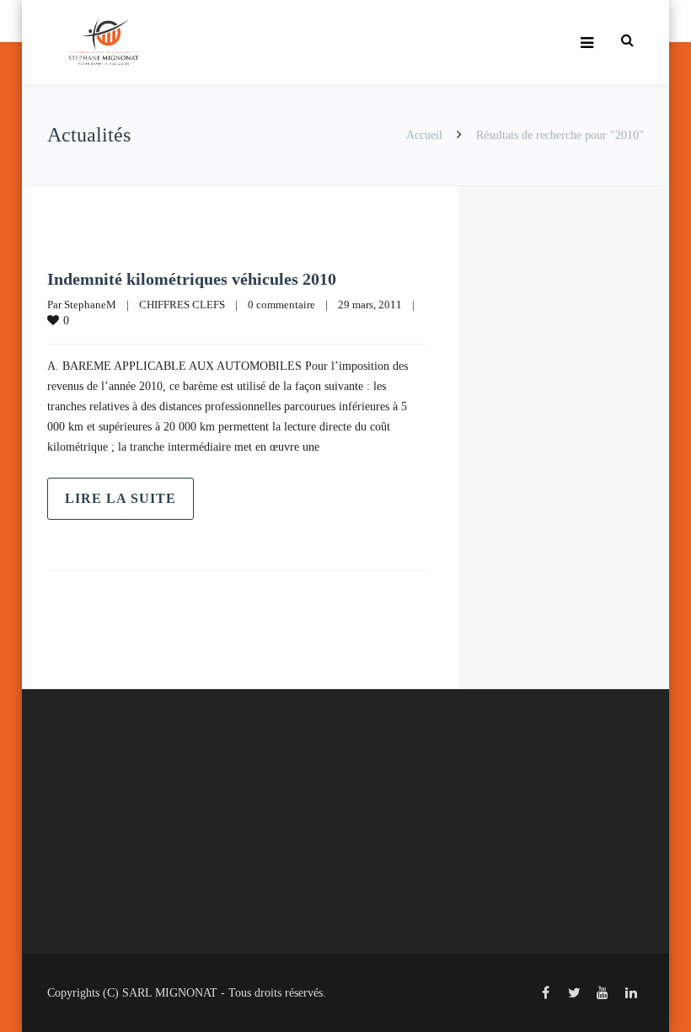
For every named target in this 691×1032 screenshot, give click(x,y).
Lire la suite (120, 498)
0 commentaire (281, 304)
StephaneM (90, 304)
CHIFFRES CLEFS (182, 304)
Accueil (424, 135)
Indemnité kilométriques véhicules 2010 (191, 279)
